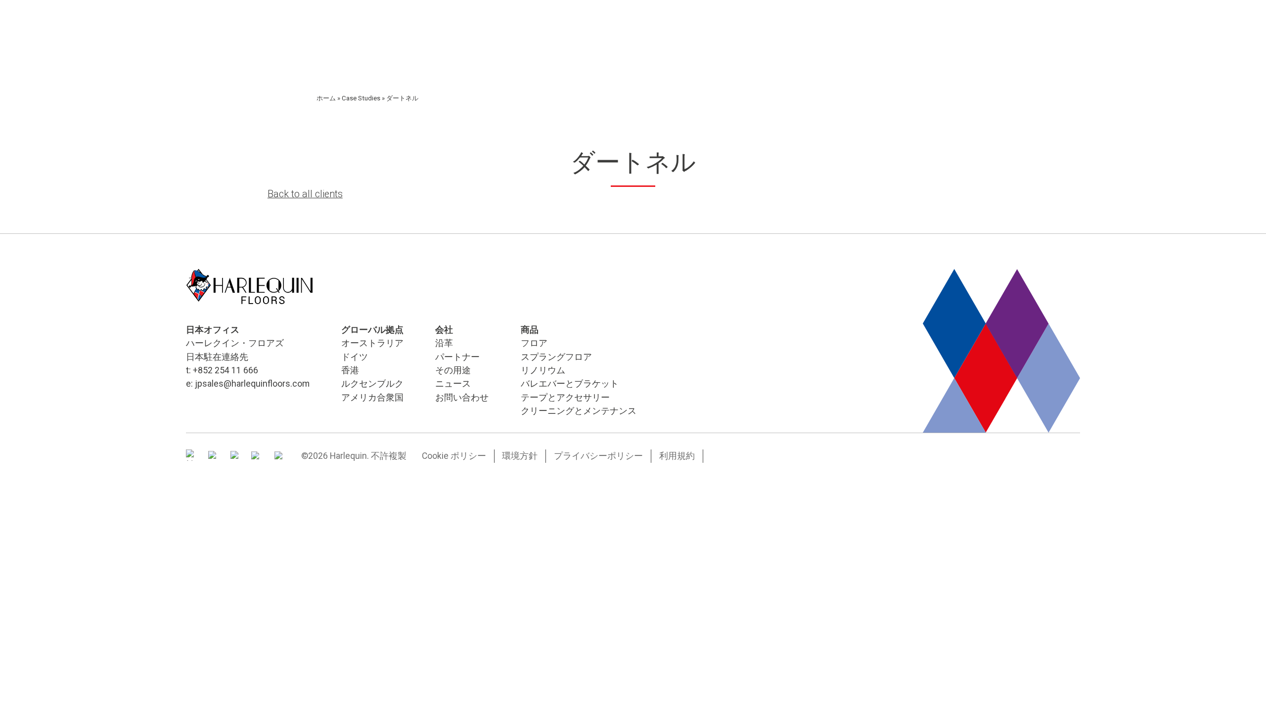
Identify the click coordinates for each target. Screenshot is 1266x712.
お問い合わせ (462, 397)
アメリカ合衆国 (372, 397)
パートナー (457, 357)
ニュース (453, 384)
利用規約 (677, 456)
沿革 (444, 343)
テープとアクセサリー (565, 397)
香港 (350, 370)
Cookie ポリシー (454, 456)
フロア (534, 343)
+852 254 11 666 (225, 370)
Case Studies (361, 98)
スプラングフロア (556, 357)
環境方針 (520, 456)
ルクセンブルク (372, 384)
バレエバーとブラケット (570, 384)
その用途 (453, 370)
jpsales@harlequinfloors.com (252, 384)
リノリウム (543, 370)
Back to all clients (305, 194)
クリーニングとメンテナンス (578, 411)
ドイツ (354, 357)
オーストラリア (372, 343)
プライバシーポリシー (598, 456)
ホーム (326, 98)
